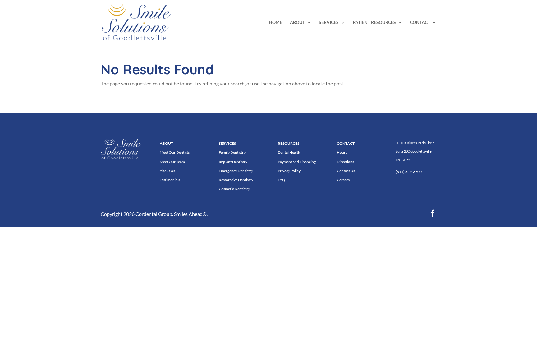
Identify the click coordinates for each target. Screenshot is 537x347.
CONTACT (420, 22)
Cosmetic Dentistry (234, 188)
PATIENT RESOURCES (374, 22)
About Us (167, 170)
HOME (275, 22)
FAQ (281, 179)
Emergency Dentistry (236, 170)
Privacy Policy (289, 170)
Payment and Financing (297, 161)
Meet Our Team (172, 161)
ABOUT (297, 22)
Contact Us (346, 170)
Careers (343, 179)
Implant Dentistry (233, 161)
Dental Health (289, 152)
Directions (345, 161)
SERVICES (329, 22)
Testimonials (170, 179)
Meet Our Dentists (175, 152)
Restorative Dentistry (236, 179)
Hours (342, 152)
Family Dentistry (232, 152)
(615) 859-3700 (409, 171)
